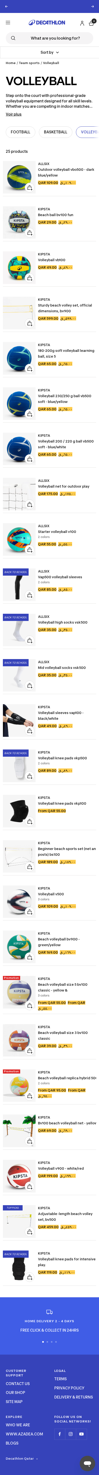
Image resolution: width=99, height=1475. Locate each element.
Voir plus (14, 114)
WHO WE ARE (18, 1425)
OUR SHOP (15, 1392)
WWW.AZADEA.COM (24, 1434)
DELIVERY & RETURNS (73, 1397)
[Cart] (90, 22)
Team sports (29, 63)
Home (11, 63)
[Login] (81, 22)
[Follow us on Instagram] (70, 1434)
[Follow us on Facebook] (59, 1434)
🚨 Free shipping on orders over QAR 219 (49, 6)
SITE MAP (14, 1401)
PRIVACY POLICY (69, 1388)
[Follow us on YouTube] (81, 1434)
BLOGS (12, 1443)
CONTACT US (18, 1383)
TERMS (60, 1379)
